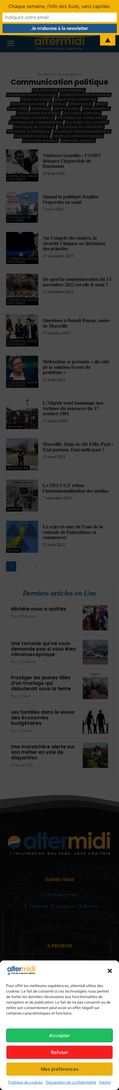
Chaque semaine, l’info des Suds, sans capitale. (60, 6)
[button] (110, 971)
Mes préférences (59, 1069)
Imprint (105, 1082)
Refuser (59, 1052)
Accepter (59, 1035)
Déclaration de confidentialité (71, 1082)
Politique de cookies (25, 1082)
